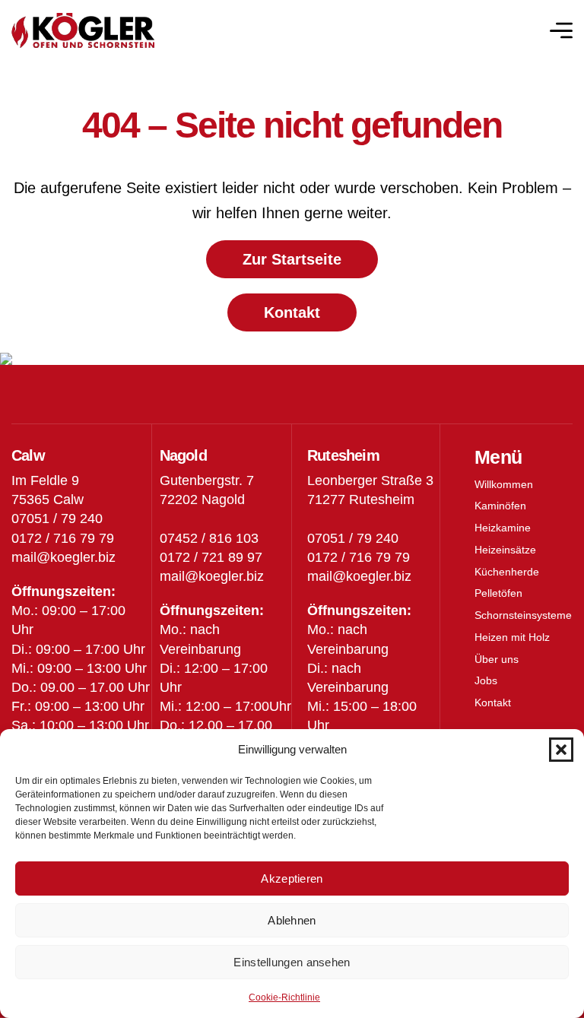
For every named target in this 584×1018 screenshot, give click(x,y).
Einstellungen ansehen (291, 962)
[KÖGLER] (82, 31)
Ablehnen (292, 920)
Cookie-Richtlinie (284, 997)
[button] (561, 749)
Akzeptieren (291, 878)
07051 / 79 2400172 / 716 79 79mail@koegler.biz (359, 557)
